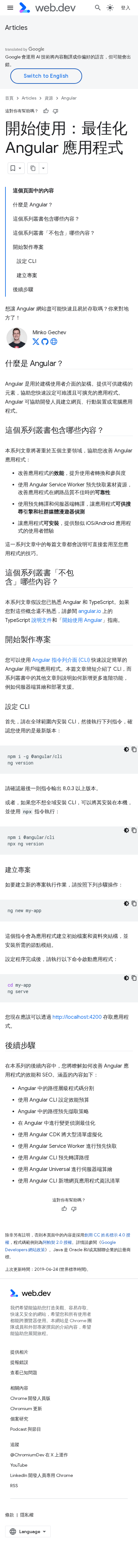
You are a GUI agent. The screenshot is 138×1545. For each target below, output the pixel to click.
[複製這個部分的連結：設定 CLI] (35, 707)
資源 (49, 98)
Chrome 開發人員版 (30, 1398)
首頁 (9, 98)
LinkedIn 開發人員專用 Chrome (41, 1475)
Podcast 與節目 (25, 1429)
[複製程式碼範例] (134, 749)
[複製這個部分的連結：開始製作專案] (57, 640)
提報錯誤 (19, 1362)
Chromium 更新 (26, 1408)
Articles (16, 28)
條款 (9, 1514)
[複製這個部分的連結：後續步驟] (41, 1046)
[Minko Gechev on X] (35, 343)
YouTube (18, 1465)
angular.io (89, 611)
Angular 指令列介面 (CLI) (61, 660)
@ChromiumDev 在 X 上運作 (39, 1455)
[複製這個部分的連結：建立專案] (36, 870)
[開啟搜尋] (98, 8)
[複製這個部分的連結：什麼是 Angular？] (69, 364)
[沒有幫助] (55, 111)
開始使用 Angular (82, 620)
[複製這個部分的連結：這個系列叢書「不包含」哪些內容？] (64, 582)
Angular (69, 98)
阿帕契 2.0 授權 (57, 1242)
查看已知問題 (23, 1372)
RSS (14, 1485)
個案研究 (19, 1419)
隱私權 (27, 1514)
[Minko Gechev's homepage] (53, 343)
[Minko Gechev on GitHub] (44, 343)
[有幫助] (46, 111)
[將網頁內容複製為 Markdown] (33, 168)
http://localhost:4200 (77, 1017)
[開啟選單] (10, 7)
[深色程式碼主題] (126, 749)
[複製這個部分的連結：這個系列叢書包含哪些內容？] (110, 431)
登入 (125, 8)
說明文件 (41, 620)
